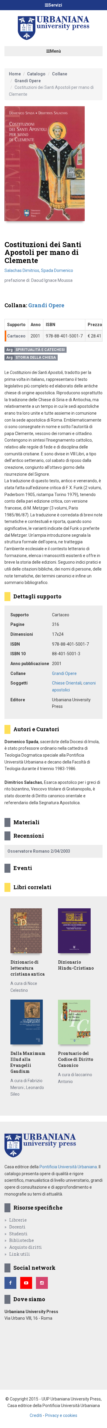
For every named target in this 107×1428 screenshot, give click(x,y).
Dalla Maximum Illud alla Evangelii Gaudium (27, 1062)
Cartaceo (16, 336)
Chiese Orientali (66, 683)
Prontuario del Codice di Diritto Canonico (75, 1059)
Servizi (55, 5)
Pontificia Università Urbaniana (68, 1166)
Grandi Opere (28, 80)
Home (15, 74)
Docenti (17, 1227)
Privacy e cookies (61, 1415)
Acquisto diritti (25, 1247)
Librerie (18, 1220)
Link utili (19, 1254)
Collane (59, 74)
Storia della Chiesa (35, 357)
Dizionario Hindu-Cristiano (76, 965)
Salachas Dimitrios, (22, 270)
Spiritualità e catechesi (40, 350)
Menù (55, 51)
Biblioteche (21, 1240)
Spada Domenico (57, 270)
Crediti (36, 1415)
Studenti (18, 1234)
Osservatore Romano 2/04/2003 (38, 851)
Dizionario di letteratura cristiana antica (27, 968)
